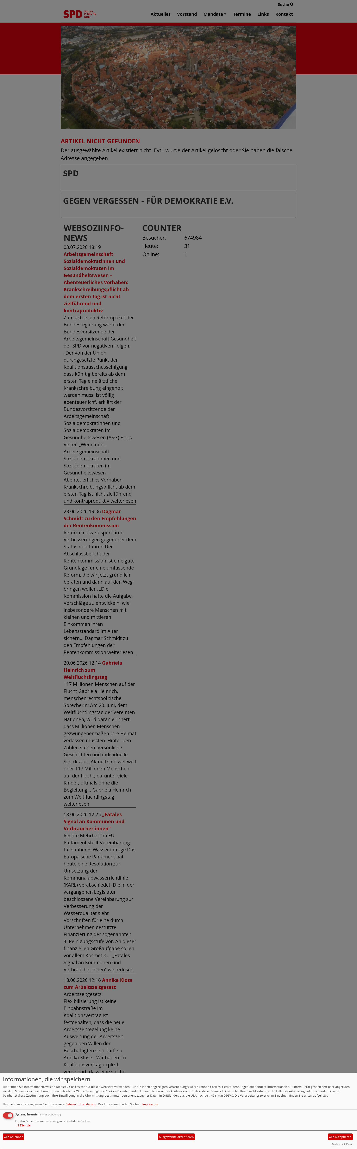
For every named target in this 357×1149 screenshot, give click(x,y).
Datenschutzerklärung (80, 1104)
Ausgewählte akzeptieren (176, 1137)
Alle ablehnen (13, 1137)
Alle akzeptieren (340, 1137)
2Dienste (23, 1125)
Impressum (150, 1104)
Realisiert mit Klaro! (342, 1144)
